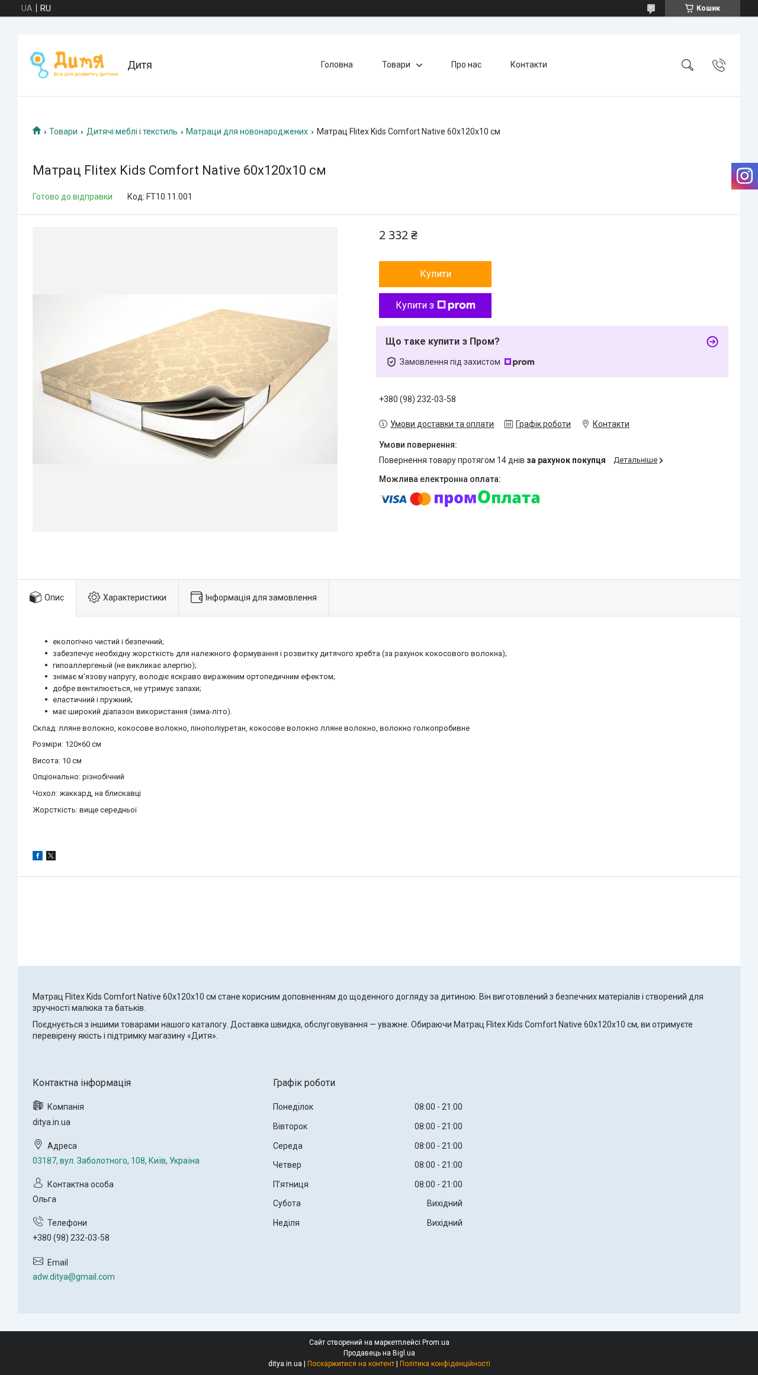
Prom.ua (435, 1342)
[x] (51, 857)
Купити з (415, 305)
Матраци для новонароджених (247, 131)
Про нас (466, 64)
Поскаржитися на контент (350, 1364)
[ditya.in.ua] (74, 65)
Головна (337, 64)
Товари (396, 64)
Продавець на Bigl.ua (379, 1353)
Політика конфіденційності (445, 1364)
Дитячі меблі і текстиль (132, 131)
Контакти (528, 64)
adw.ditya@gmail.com (74, 1276)
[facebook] (38, 857)
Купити (435, 274)
